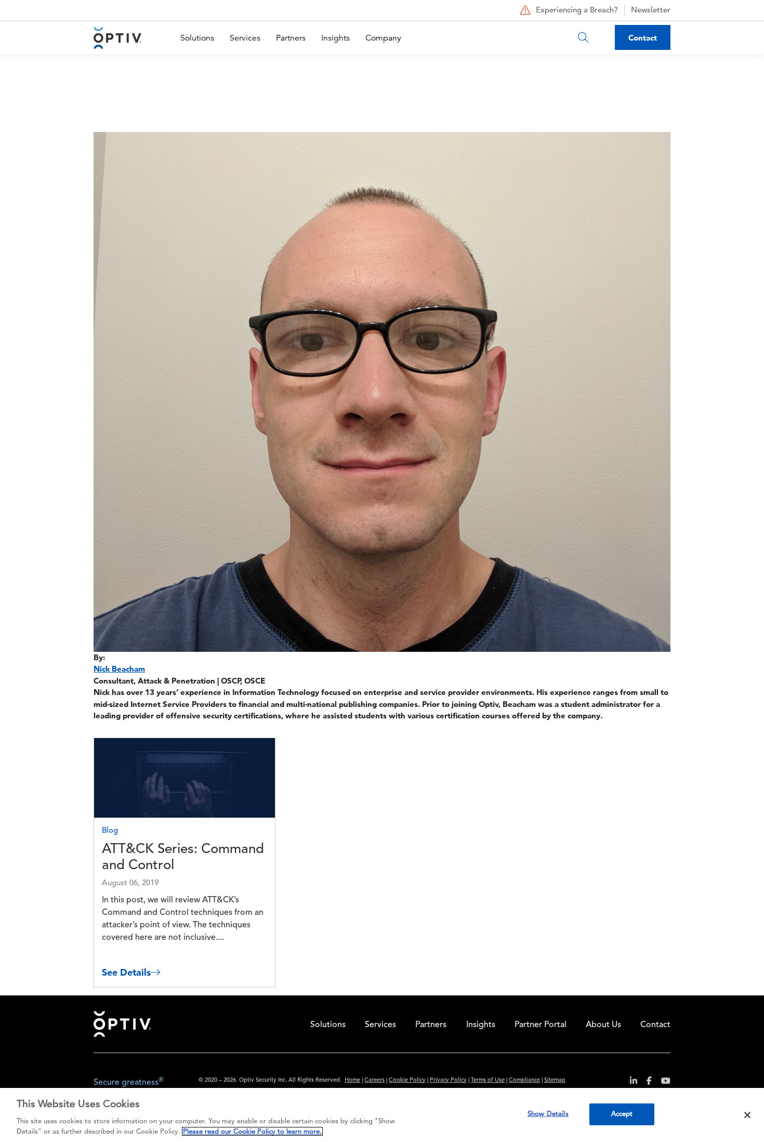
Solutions (197, 38)
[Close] (747, 1115)
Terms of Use (488, 1080)
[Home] (117, 37)
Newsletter (650, 11)
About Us (603, 1025)
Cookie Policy (407, 1080)
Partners (291, 38)
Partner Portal (541, 1025)
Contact (642, 38)
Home (352, 1080)
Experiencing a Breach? (577, 11)
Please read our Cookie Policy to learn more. (252, 1131)
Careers (374, 1080)
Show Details (548, 1114)
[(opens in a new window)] (629, 1082)
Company (383, 38)
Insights (335, 38)
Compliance (524, 1080)
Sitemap (554, 1080)
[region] (382, 1115)
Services (245, 38)
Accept (622, 1114)
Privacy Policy (448, 1080)
